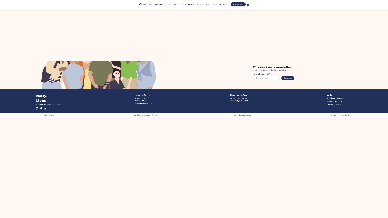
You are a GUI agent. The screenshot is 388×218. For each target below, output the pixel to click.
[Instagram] (37, 108)
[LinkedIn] (44, 108)
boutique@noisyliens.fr (143, 103)
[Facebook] (41, 108)
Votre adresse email (261, 74)
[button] (247, 4)
